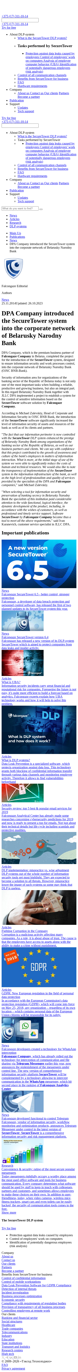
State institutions (12, 1343)
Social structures (12, 1321)
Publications (17, 236)
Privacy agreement (13, 1368)
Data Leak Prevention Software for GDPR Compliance (36, 1285)
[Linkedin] (19, 1357)
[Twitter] (3, 1357)
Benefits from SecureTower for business (43, 78)
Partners (64, 93)
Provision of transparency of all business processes (33, 1307)
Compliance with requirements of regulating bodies (34, 1303)
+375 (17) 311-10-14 (15, 16)
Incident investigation (15, 1292)
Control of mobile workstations (21, 1281)
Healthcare (8, 1325)
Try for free (9, 27)
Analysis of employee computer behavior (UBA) (48, 62)
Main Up (15, 233)
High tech (8, 1354)
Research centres (12, 1350)
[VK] (11, 1357)
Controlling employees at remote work (26, 1310)
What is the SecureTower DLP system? (42, 38)
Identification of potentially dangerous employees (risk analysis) (51, 68)
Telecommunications (15, 1332)
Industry (7, 1336)
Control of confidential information (24, 1278)
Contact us (37, 93)
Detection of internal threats (19, 1289)
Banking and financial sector (20, 1317)
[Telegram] (7, 1357)
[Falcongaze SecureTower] (16, 12)
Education (8, 1339)
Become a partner (29, 96)
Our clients (51, 93)
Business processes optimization (22, 1296)
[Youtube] (16, 1357)
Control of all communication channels (42, 75)
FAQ (21, 82)
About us (24, 93)
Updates (23, 107)
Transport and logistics (16, 1346)
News (13, 240)
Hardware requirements (32, 86)
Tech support (26, 111)
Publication (17, 100)
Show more (9, 1212)
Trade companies (12, 1328)
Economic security (13, 1299)
